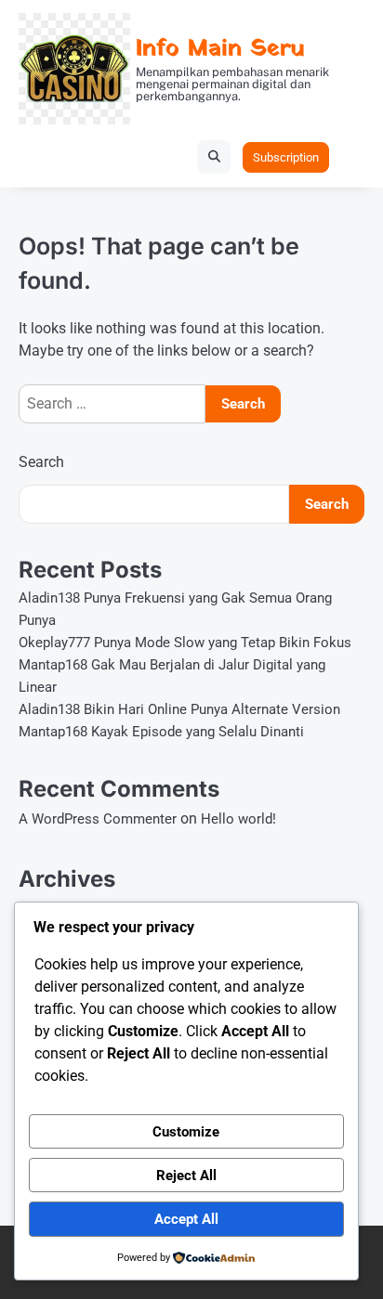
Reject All (186, 1175)
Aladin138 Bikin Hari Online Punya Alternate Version (179, 709)
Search (41, 462)
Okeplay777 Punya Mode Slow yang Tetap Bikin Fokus (185, 642)
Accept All (186, 1219)
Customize (185, 1132)
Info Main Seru (220, 49)
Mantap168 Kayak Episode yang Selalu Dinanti (161, 731)
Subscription (286, 157)
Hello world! (238, 819)
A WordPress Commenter (98, 819)
